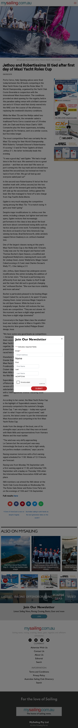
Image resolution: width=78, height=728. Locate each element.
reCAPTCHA (20, 376)
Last (17, 369)
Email (18, 351)
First (17, 362)
